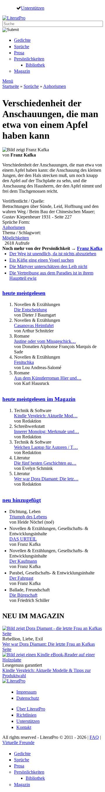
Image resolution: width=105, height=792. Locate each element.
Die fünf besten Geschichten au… (45, 463)
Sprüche (21, 46)
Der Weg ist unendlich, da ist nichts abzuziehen (52, 253)
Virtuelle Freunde (18, 742)
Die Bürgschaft (23, 595)
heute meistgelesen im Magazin (39, 399)
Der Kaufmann (23, 561)
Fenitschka (24, 362)
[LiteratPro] (13, 17)
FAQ (94, 737)
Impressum (26, 691)
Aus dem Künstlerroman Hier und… (47, 378)
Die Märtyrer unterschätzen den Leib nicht (48, 266)
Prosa (19, 52)
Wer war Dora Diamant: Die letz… (46, 478)
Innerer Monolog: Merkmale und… (46, 431)
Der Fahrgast (21, 578)
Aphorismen (54, 86)
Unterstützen (32, 8)
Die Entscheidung (30, 309)
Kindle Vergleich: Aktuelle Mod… (46, 415)
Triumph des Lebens (28, 516)
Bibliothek (35, 64)
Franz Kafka (89, 248)
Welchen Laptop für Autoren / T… (46, 447)
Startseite (10, 86)
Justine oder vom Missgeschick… (45, 341)
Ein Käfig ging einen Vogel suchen (41, 260)
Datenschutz (27, 698)
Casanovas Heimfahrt (34, 325)
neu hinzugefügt (21, 500)
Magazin (22, 71)
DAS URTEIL (23, 538)
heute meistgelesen (24, 293)
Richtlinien (26, 715)
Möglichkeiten (15, 237)
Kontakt (23, 727)
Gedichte (22, 40)
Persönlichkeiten (29, 58)
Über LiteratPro (30, 708)
